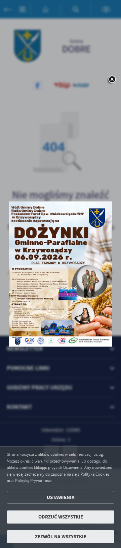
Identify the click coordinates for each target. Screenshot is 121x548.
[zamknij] (112, 80)
